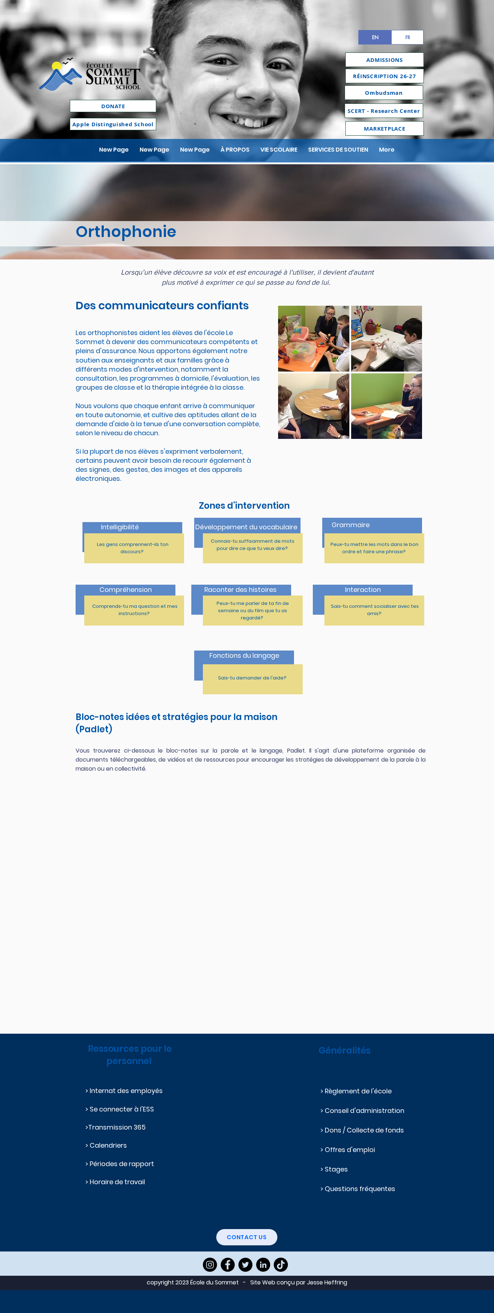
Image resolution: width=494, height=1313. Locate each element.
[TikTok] (281, 1265)
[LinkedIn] (263, 1265)
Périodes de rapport (123, 1163)
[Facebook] (228, 1265)
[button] (235, 149)
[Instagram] (210, 1265)
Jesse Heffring (327, 1282)
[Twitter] (245, 1265)
